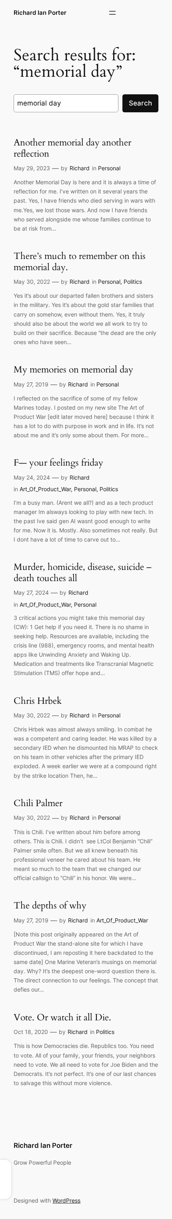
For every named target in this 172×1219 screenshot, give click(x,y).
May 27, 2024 (31, 592)
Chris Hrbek (38, 701)
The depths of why (50, 905)
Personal (109, 168)
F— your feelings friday (58, 462)
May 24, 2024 (32, 477)
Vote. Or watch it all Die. (62, 1017)
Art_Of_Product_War (45, 489)
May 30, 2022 (32, 281)
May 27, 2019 (31, 384)
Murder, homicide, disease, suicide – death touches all (83, 573)
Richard (80, 168)
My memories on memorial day (73, 369)
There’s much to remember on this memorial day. (80, 262)
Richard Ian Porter (40, 12)
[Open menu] (112, 13)
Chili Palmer (38, 803)
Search (140, 103)
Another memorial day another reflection (72, 148)
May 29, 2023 (32, 168)
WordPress (66, 1200)
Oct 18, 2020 (31, 1031)
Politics (133, 281)
